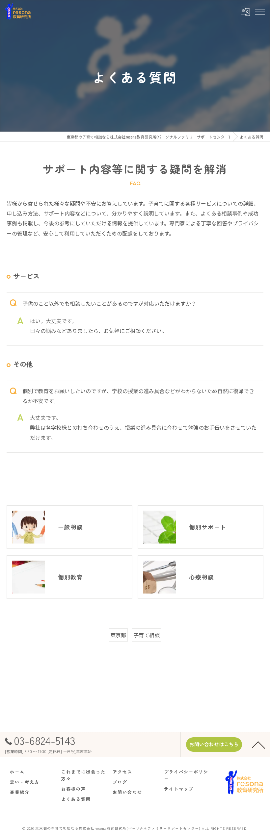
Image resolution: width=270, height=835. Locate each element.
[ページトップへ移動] (258, 744)
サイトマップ (179, 789)
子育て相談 (146, 635)
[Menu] (259, 11)
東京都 (118, 635)
